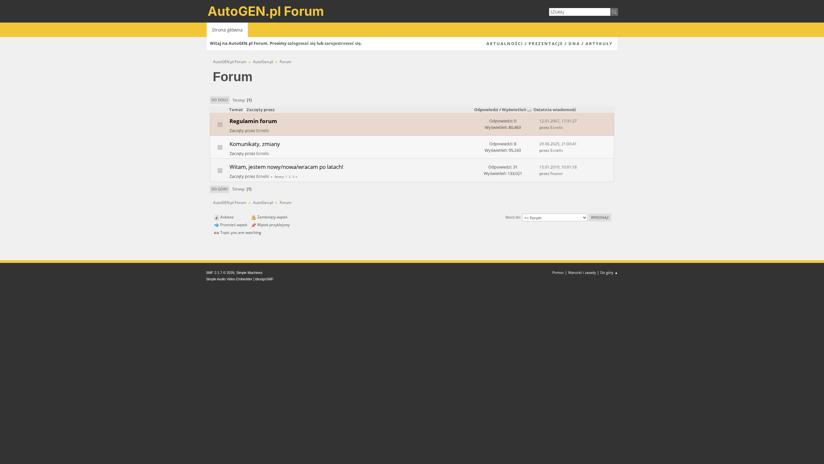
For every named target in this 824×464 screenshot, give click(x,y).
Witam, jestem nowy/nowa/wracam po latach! (286, 166)
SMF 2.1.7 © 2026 (220, 273)
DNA (574, 43)
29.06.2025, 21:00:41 (558, 144)
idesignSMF (264, 279)
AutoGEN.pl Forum (266, 11)
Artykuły (599, 43)
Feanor (556, 173)
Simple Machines (249, 273)
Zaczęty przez (261, 109)
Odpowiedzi (486, 109)
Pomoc (558, 272)
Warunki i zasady (582, 272)
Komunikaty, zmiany (254, 144)
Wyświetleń (514, 109)
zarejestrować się (342, 43)
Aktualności (504, 43)
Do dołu (219, 99)
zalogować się (301, 43)
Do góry (219, 189)
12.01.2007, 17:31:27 (558, 121)
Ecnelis (262, 130)
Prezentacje (546, 43)
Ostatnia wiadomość (554, 109)
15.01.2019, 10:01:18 (558, 167)
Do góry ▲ (609, 272)
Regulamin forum (253, 121)
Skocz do (512, 217)
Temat (236, 109)
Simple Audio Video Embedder (229, 279)
